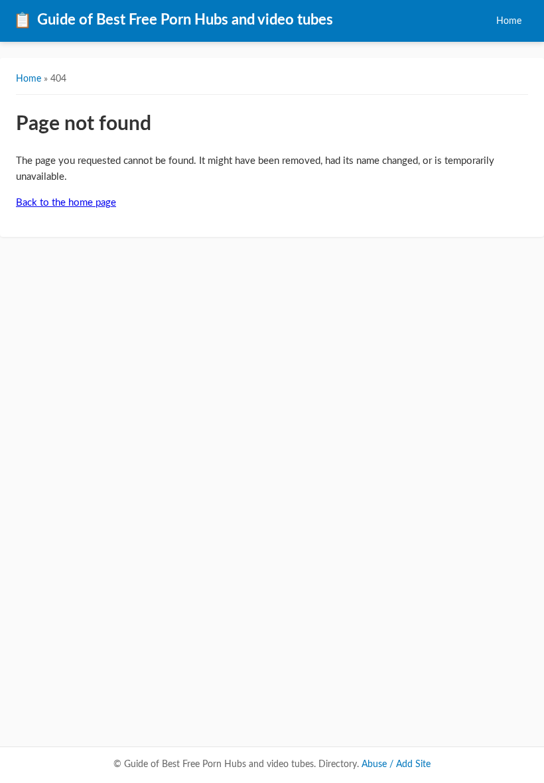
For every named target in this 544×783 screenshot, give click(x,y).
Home (508, 21)
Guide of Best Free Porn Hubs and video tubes (173, 20)
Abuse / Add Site (396, 764)
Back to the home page (66, 203)
